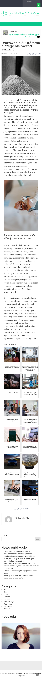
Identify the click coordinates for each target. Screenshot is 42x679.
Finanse (7, 597)
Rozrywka (8, 604)
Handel (6, 599)
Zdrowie (7, 609)
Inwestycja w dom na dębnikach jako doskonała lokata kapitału (18, 576)
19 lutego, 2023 (7, 53)
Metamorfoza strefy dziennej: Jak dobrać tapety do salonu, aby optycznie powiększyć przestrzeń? (25, 35)
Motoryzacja (9, 601)
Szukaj (4, 535)
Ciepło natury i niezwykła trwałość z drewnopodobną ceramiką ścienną (18, 552)
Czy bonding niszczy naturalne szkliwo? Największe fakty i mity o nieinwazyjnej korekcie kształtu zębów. (19, 558)
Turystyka (8, 606)
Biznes (16, 53)
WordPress (14, 673)
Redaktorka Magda (23, 518)
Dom (6, 594)
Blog (5, 592)
